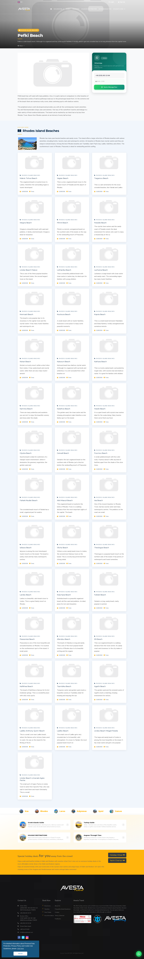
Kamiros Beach (26, 409)
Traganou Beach (101, 178)
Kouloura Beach (63, 314)
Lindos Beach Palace (28, 270)
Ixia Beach (98, 500)
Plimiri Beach (62, 223)
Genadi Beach (63, 453)
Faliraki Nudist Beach (29, 500)
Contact (57, 912)
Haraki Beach (100, 409)
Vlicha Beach (62, 548)
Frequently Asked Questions (63, 909)
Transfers (47, 909)
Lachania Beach (101, 270)
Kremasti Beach (26, 314)
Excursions (47, 906)
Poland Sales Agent (25, 926)
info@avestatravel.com (26, 932)
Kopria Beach (100, 314)
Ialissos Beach (26, 548)
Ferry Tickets (47, 912)
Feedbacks (58, 919)
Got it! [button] (20, 953)
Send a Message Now (110, 87)
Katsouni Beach (63, 361)
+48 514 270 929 (24, 929)
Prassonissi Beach (27, 639)
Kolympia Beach (64, 595)
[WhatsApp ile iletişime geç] (139, 954)
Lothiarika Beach (64, 270)
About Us (57, 906)
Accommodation (48, 915)
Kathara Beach (100, 361)
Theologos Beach (101, 548)
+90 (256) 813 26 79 (25, 913)
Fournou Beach (100, 453)
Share (21, 46)
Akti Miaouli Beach (65, 500)
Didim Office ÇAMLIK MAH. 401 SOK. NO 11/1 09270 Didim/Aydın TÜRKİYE (29, 908)
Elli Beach (98, 639)
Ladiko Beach (62, 731)
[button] (20, 2)
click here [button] (20, 948)
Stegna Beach (26, 223)
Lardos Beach (25, 595)
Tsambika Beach (64, 686)
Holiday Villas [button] (116, 855)
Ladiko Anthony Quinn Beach (32, 731)
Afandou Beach (63, 639)
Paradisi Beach (100, 223)
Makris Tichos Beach (28, 178)
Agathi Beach (100, 686)
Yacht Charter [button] (116, 860)
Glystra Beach (25, 453)
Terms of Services (59, 915)
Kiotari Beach (25, 361)
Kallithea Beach (26, 686)
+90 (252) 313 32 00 (25, 923)
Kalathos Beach (63, 409)
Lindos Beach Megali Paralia (106, 731)
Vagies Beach (62, 178)
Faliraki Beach (100, 595)
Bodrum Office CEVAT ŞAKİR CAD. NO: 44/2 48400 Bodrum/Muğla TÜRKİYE (28, 918)
